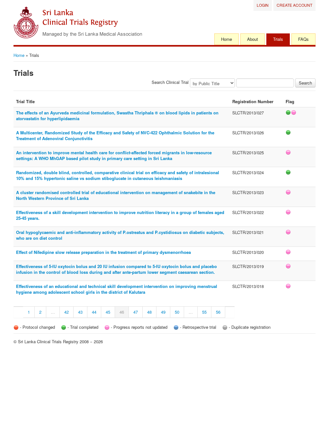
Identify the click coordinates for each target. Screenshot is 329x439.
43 (80, 312)
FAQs (303, 39)
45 (108, 312)
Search (305, 83)
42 (66, 312)
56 (218, 312)
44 (94, 312)
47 (135, 312)
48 (149, 312)
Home (226, 39)
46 (122, 312)
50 (177, 312)
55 (204, 312)
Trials (278, 39)
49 (163, 312)
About (252, 39)
